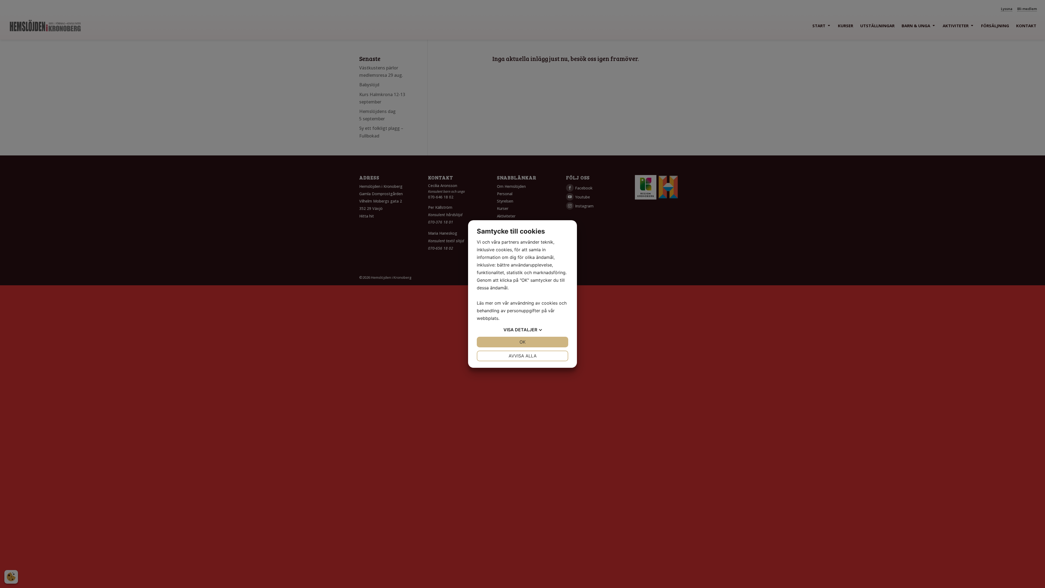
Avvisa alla (523, 356)
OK (522, 342)
